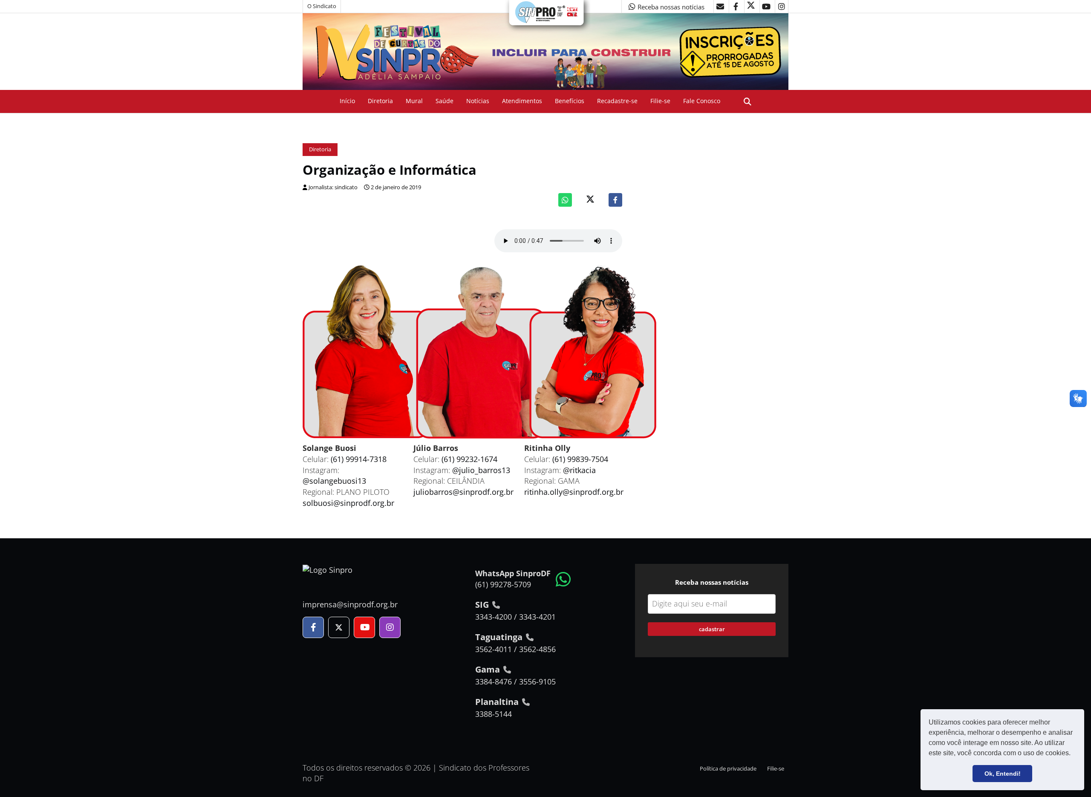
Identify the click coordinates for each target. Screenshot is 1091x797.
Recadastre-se (617, 101)
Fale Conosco (701, 101)
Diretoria (380, 101)
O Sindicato (321, 6)
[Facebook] (615, 200)
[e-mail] (720, 6)
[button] (1073, 754)
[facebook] (735, 6)
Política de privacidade (728, 768)
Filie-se (660, 101)
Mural (414, 101)
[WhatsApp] (565, 200)
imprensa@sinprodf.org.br (350, 604)
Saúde (444, 101)
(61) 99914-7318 (359, 459)
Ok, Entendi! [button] (1002, 773)
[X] (751, 6)
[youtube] (766, 6)
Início (347, 101)
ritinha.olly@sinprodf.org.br (573, 492)
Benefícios (569, 101)
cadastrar (712, 629)
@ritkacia (579, 470)
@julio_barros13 (481, 470)
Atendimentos (522, 101)
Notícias (477, 101)
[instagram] (781, 6)
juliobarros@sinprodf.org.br (463, 492)
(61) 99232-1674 (469, 459)
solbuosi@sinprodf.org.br (348, 503)
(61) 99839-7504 (580, 459)
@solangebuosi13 (334, 481)
